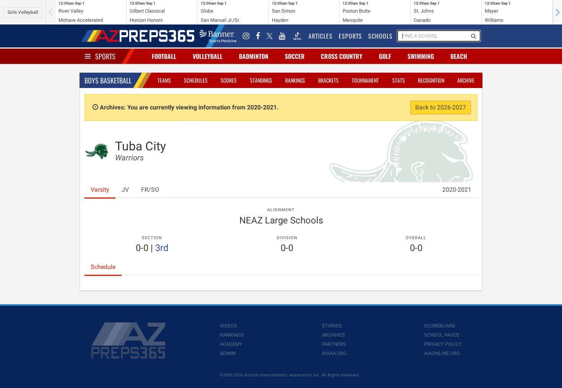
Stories (332, 326)
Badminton (253, 56)
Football (164, 56)
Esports (350, 36)
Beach (458, 56)
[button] (557, 12)
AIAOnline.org (442, 353)
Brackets (328, 80)
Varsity (100, 189)
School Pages (441, 335)
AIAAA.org (334, 353)
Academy (231, 344)
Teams (164, 80)
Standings (261, 80)
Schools (380, 36)
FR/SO (150, 189)
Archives (333, 335)
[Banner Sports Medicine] (218, 36)
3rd (162, 248)
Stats (398, 80)
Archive (465, 80)
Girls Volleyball (23, 12)
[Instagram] (246, 36)
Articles (321, 36)
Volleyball (208, 56)
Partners (334, 344)
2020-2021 (456, 189)
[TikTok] (297, 36)
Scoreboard (439, 326)
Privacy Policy (443, 344)
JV (125, 189)
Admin (228, 353)
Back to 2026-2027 (440, 107)
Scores (229, 80)
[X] (269, 36)
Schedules (196, 80)
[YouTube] (282, 36)
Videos (228, 326)
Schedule (103, 267)
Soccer (295, 56)
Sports (105, 56)
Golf (385, 56)
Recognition (431, 80)
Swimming (421, 56)
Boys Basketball (108, 80)
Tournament (365, 80)
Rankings (295, 80)
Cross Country (341, 56)
